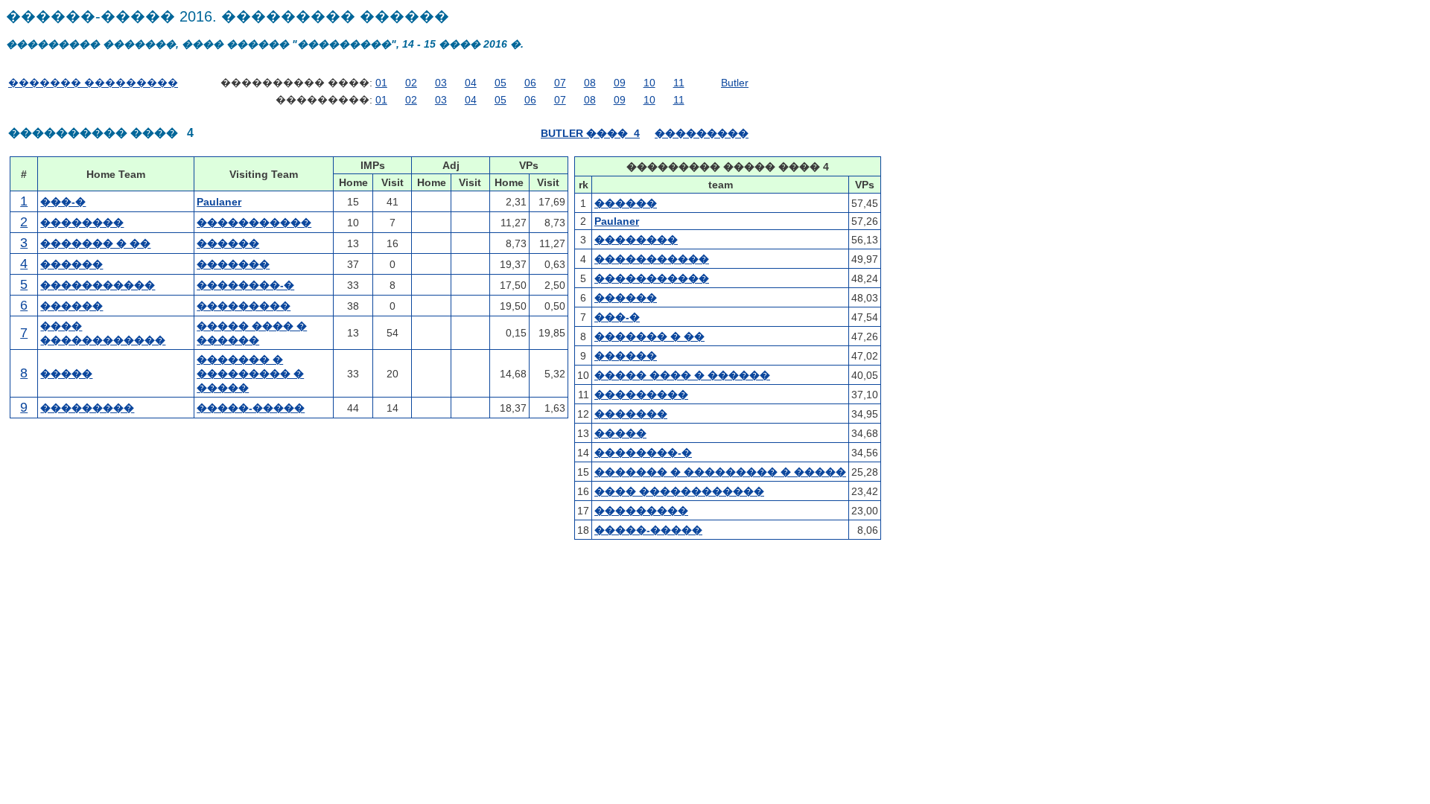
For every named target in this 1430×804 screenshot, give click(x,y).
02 (411, 83)
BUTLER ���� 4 (590, 133)
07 (560, 83)
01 (381, 83)
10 (649, 83)
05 (500, 83)
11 (678, 83)
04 (471, 83)
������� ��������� (93, 83)
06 (530, 83)
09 (620, 83)
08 (590, 83)
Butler (735, 83)
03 (441, 83)
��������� (702, 133)
